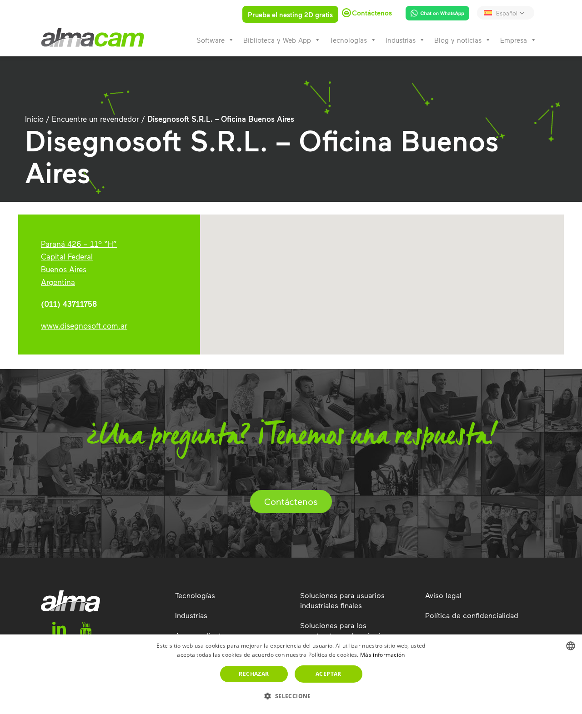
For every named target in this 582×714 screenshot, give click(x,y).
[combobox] (570, 645)
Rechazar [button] (254, 674)
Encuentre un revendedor (95, 118)
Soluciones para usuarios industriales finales (342, 600)
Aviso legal (443, 595)
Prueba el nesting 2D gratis (290, 14)
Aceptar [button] (328, 674)
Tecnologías (348, 40)
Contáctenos (291, 501)
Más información (382, 655)
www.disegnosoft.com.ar (84, 325)
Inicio (34, 118)
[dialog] (291, 674)
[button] (291, 696)
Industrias (401, 40)
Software (210, 40)
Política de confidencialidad (471, 615)
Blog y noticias (458, 40)
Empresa (513, 40)
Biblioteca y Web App (277, 40)
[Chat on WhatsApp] (434, 15)
